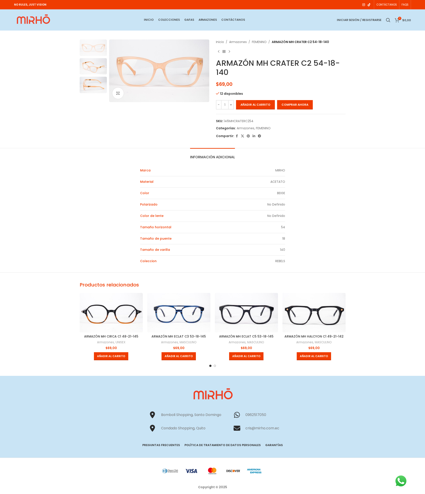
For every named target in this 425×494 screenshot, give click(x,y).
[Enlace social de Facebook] (237, 136)
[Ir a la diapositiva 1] (210, 366)
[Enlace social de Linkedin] (254, 136)
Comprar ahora (295, 105)
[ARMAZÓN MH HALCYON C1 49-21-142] (314, 312)
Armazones (238, 42)
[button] (111, 356)
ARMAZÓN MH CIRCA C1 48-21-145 (111, 336)
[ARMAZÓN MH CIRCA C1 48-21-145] (111, 312)
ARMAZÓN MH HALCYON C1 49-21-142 (314, 336)
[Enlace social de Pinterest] (248, 136)
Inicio (220, 42)
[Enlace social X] (242, 136)
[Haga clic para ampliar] (118, 93)
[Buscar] (388, 20)
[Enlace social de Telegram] (259, 136)
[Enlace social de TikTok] (369, 5)
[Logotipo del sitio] (33, 19)
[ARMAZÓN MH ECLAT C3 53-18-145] (178, 312)
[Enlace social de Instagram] (363, 5)
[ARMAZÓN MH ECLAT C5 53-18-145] (246, 312)
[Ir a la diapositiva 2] (215, 366)
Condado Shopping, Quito (183, 428)
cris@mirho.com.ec (262, 428)
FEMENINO (259, 42)
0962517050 (255, 414)
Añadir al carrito (255, 105)
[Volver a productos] (224, 51)
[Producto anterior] (218, 51)
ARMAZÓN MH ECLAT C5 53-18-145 (246, 336)
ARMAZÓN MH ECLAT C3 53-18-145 (178, 336)
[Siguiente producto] (229, 51)
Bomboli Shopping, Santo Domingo (191, 414)
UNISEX (120, 342)
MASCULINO (188, 342)
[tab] (212, 155)
